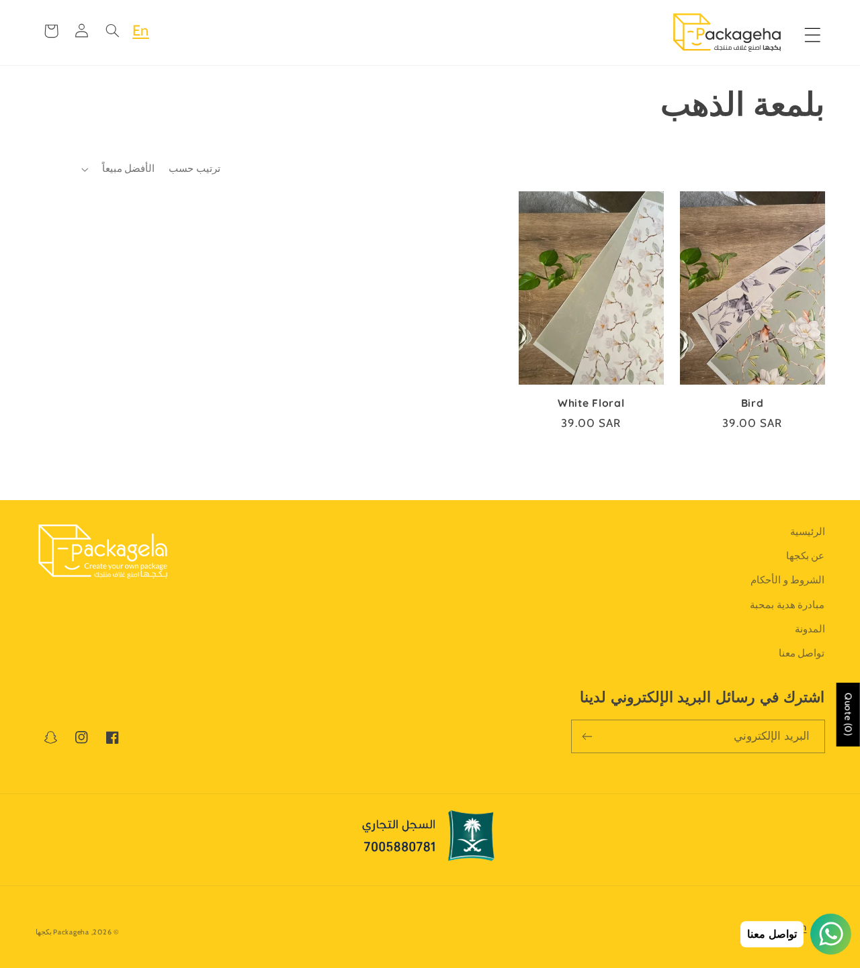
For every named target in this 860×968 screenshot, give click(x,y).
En (140, 30)
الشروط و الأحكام (787, 580)
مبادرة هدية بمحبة (787, 605)
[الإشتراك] (587, 736)
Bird (752, 403)
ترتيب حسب (194, 168)
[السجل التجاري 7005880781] (430, 839)
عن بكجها (805, 556)
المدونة (810, 629)
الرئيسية (807, 532)
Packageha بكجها (62, 932)
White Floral (591, 403)
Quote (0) (849, 714)
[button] (112, 30)
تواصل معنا (802, 653)
